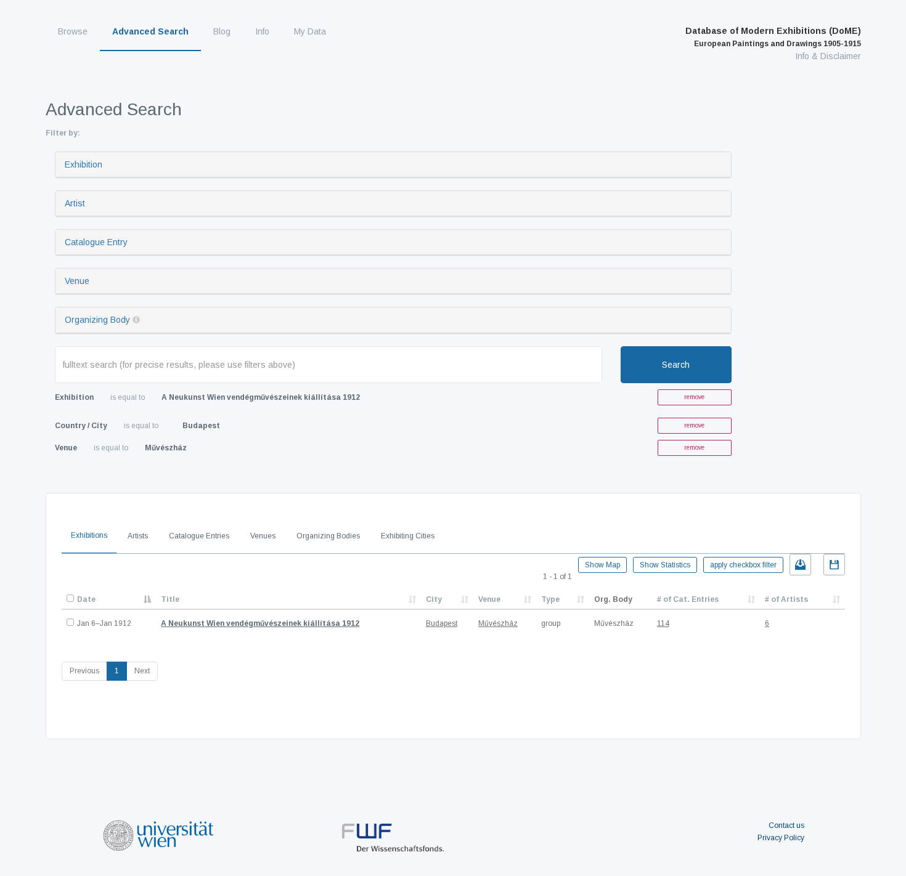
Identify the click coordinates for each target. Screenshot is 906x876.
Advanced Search (150, 31)
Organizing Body (97, 320)
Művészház (498, 623)
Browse (73, 31)
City (434, 599)
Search (676, 365)
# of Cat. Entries (688, 599)
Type (550, 599)
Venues (262, 536)
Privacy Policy (780, 837)
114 (663, 623)
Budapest (441, 623)
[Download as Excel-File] (800, 564)
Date (86, 599)
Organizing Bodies (328, 536)
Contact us (786, 825)
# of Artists (786, 599)
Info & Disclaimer (828, 56)
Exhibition (83, 164)
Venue (77, 281)
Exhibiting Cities (408, 536)
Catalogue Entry (96, 242)
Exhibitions (89, 535)
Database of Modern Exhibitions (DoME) (773, 37)
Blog (222, 31)
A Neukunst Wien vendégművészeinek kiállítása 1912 (260, 623)
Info (262, 31)
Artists (138, 536)
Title (170, 599)
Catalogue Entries (199, 536)
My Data (310, 31)
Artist (75, 203)
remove (694, 397)
